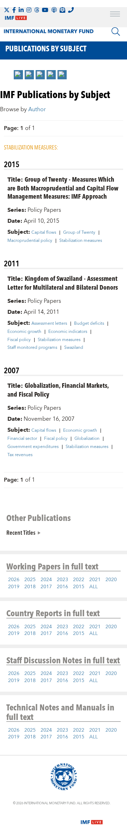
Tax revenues (19, 455)
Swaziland (73, 348)
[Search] (115, 31)
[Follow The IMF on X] (7, 10)
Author (37, 109)
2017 (46, 587)
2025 (30, 579)
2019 (13, 587)
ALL (93, 587)
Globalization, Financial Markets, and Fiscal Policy (58, 389)
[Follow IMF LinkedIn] (21, 10)
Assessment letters (49, 324)
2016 (62, 587)
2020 (111, 579)
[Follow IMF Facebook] (14, 10)
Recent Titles (20, 532)
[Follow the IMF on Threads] (36, 10)
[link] (18, 74)
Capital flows (43, 233)
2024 (46, 579)
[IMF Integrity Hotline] (71, 10)
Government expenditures (33, 447)
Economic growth (24, 332)
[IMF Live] (92, 818)
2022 (78, 579)
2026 (13, 579)
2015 (78, 587)
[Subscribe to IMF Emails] (62, 10)
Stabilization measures (80, 241)
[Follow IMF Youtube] (45, 10)
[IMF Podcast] (54, 10)
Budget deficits (89, 324)
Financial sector (22, 439)
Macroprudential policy (29, 241)
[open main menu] (115, 15)
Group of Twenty (79, 233)
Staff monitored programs (32, 348)
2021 (95, 579)
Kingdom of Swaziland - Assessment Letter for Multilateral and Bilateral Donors (62, 282)
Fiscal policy (19, 340)
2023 (62, 579)
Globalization (86, 439)
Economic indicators (67, 332)
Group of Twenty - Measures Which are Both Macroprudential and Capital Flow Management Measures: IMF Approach (63, 187)
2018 (30, 587)
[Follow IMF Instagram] (28, 10)
